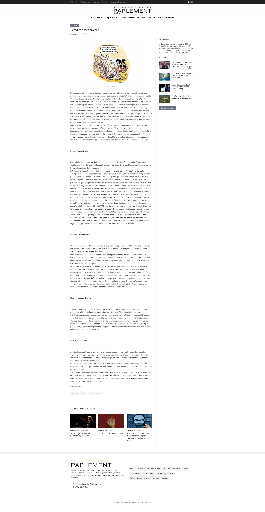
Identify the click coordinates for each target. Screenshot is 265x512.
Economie (95, 17)
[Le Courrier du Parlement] (132, 10)
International (144, 17)
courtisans (75, 393)
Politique (106, 17)
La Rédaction (74, 430)
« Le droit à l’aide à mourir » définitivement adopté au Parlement (101, 2)
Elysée (83, 393)
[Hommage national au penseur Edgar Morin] (83, 421)
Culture (157, 17)
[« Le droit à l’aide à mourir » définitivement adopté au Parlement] (164, 77)
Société (116, 17)
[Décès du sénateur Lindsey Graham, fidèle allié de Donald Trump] (164, 88)
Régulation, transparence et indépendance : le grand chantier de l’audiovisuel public (139, 437)
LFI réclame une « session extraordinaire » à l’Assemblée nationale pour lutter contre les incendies (182, 65)
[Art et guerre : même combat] (111, 421)
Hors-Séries (168, 17)
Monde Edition (74, 34)
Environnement (128, 17)
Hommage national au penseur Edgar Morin (80, 435)
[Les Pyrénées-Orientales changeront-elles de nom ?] (164, 99)
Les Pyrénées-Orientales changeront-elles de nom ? (182, 97)
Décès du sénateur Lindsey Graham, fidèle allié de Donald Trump (182, 87)
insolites (99, 393)
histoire (91, 393)
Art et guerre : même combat (110, 434)
